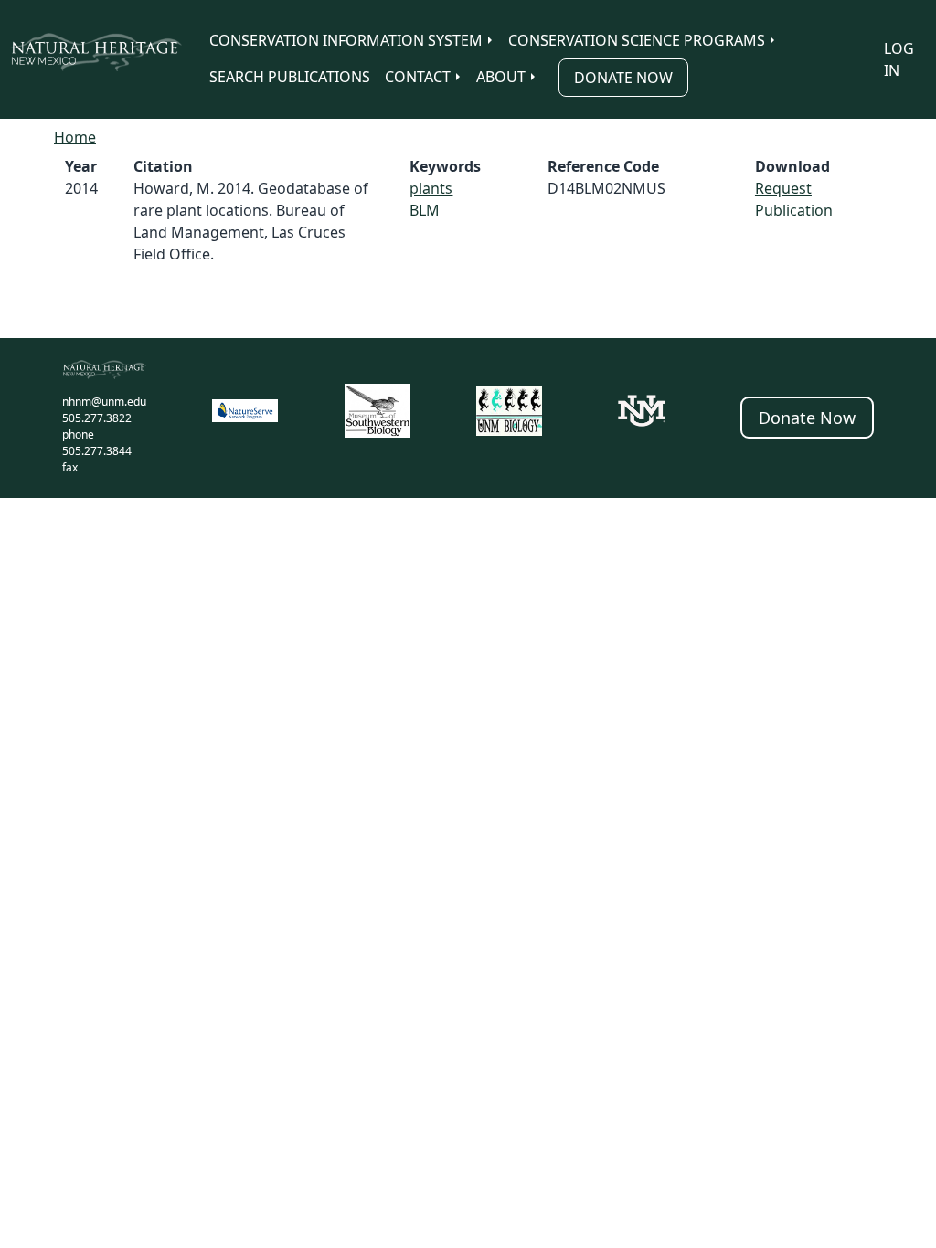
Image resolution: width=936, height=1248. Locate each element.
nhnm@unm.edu (104, 401)
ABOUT (501, 77)
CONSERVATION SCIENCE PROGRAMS (636, 40)
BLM (425, 210)
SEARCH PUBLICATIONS (289, 77)
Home (75, 137)
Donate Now (623, 78)
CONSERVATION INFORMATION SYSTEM (346, 40)
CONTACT (418, 77)
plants (431, 188)
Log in (899, 59)
